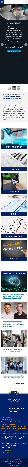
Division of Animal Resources (11, 2)
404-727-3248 (5, 452)
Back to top (13, 465)
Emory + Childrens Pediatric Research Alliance (14, 433)
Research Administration (8, 424)
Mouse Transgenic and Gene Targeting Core (13, 429)
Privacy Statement (17, 463)
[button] (2, 44)
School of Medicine (6, 420)
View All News (20, 383)
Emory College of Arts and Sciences (11, 431)
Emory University (6, 417)
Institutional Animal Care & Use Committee (13, 426)
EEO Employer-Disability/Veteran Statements (13, 461)
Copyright (8, 463)
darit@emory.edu (6, 450)
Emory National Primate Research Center (12, 422)
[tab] (10, 88)
